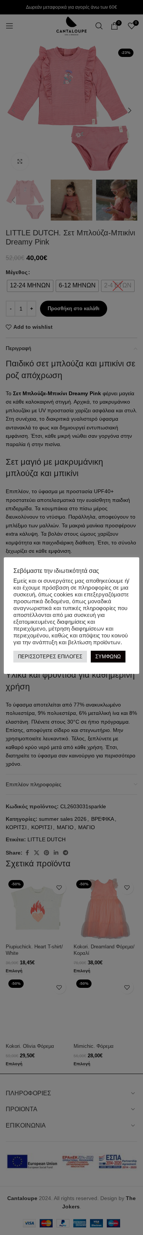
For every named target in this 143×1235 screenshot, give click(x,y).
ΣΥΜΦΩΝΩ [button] (108, 656)
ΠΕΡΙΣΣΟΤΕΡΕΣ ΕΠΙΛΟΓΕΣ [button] (50, 656)
